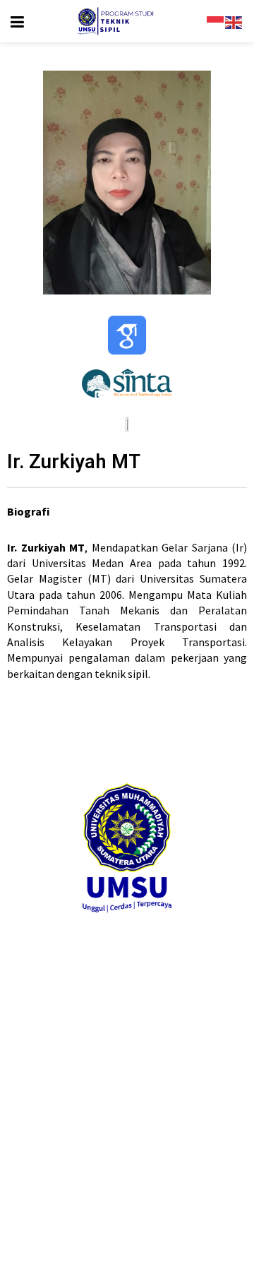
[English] (234, 21)
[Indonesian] (216, 21)
